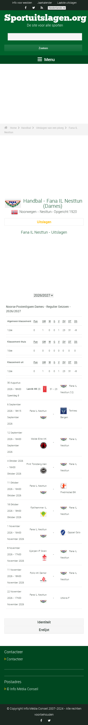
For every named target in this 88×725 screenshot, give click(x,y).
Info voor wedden (22, 2)
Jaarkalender (44, 2)
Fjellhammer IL (39, 507)
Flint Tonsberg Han (36, 464)
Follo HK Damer (38, 572)
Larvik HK (32, 388)
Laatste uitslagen (67, 2)
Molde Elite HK (39, 438)
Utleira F (64, 597)
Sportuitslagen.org (45, 18)
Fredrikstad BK (68, 492)
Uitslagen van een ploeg (50, 127)
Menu (49, 59)
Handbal (26, 127)
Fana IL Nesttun (38, 410)
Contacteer (15, 659)
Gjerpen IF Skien (38, 550)
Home (13, 127)
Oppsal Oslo (74, 532)
